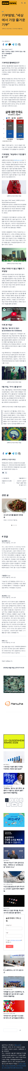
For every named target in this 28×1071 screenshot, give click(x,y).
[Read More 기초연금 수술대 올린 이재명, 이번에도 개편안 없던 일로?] (14, 757)
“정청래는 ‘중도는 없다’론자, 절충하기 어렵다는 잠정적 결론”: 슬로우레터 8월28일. (14, 790)
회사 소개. (18, 1045)
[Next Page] (20, 805)
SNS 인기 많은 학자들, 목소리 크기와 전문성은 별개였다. (13, 912)
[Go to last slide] (4, 511)
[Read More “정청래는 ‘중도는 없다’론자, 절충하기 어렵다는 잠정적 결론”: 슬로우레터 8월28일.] (14, 779)
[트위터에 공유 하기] (6, 44)
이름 (7, 932)
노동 (4, 967)
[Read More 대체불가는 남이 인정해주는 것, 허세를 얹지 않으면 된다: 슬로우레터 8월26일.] (14, 982)
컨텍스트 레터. (9, 786)
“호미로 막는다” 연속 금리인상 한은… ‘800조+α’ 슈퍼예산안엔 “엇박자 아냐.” (14, 865)
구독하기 (9, 946)
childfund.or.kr (18, 160)
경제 (11, 1013)
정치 (4, 786)
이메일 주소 (9, 925)
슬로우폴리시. (7, 764)
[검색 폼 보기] (22, 3)
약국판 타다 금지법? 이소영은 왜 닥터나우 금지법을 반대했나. (14, 1017)
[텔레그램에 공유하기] (13, 44)
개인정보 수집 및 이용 (16, 940)
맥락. (14, 1013)
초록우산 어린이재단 (7, 28)
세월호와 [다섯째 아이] (6, 481)
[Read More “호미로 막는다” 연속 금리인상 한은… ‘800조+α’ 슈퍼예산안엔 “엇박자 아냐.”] (14, 853)
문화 (3, 11)
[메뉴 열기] (24, 3)
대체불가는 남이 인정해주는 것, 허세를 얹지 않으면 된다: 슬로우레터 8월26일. (14, 994)
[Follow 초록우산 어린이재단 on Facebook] (3, 472)
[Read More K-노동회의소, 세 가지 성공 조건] (14, 960)
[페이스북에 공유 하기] (3, 44)
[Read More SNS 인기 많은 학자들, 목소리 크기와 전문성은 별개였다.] (14, 901)
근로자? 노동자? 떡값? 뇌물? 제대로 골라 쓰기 (21, 482)
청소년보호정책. (11, 1065)
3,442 (14, 804)
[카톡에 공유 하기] (9, 44)
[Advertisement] (14, 722)
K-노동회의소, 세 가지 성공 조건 (13, 971)
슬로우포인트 (6, 908)
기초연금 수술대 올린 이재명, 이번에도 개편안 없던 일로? (13, 768)
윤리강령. (7, 1067)
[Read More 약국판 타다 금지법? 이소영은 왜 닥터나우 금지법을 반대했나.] (14, 1006)
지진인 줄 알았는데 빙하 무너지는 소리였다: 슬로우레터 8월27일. (14, 889)
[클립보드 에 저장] (19, 44)
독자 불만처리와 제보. (17, 1067)
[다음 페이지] (23, 511)
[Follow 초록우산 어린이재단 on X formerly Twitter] (6, 472)
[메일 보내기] (16, 44)
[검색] (20, 1030)
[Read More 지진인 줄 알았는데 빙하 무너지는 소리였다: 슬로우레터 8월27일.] (14, 877)
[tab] (11, 525)
